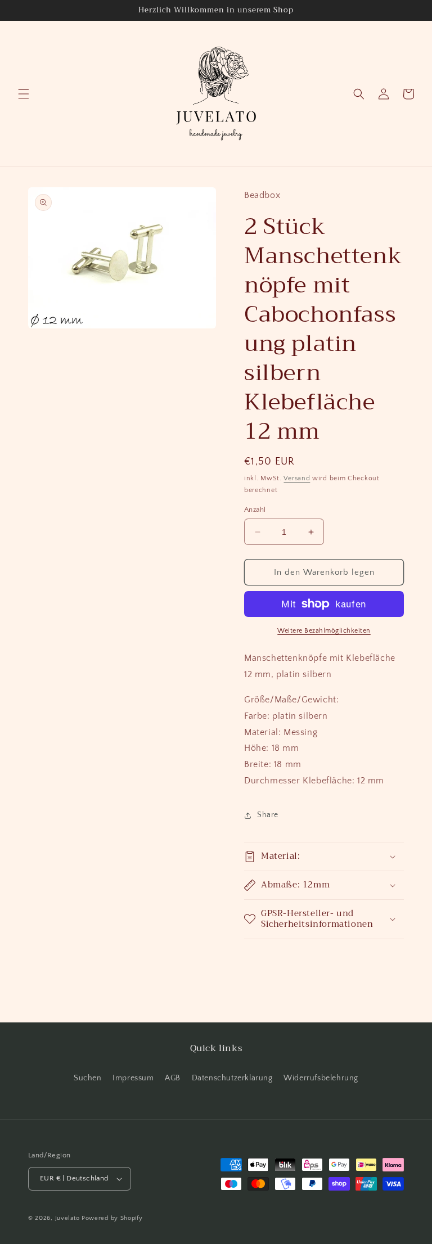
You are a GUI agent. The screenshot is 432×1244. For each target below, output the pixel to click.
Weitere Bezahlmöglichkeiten (324, 630)
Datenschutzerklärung (232, 1078)
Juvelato (67, 1218)
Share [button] (267, 814)
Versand (297, 478)
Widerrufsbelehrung (321, 1078)
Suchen (88, 1078)
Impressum (133, 1078)
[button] (23, 94)
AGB (173, 1078)
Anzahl (255, 509)
